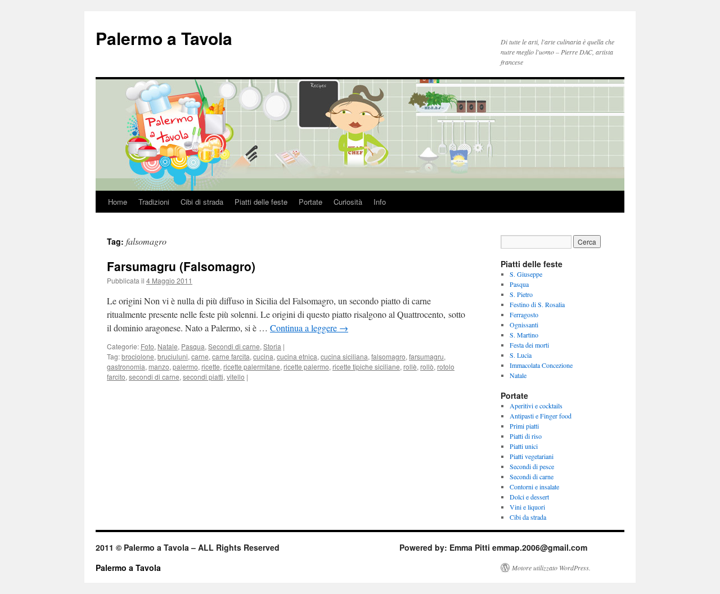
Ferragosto (524, 314)
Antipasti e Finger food (541, 415)
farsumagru (426, 356)
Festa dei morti (529, 344)
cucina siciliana (344, 356)
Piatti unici (524, 446)
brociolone (138, 356)
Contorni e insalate (534, 486)
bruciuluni (173, 356)
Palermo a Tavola (164, 38)
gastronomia (126, 366)
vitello (236, 376)
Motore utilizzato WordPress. (551, 567)
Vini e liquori (527, 506)
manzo (158, 366)
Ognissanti (524, 324)
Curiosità (348, 201)
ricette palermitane (251, 366)
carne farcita (231, 356)
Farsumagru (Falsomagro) (181, 266)
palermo (185, 366)
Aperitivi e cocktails (536, 405)
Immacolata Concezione (541, 365)
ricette (210, 366)
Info (380, 201)
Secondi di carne (234, 346)
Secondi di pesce (532, 466)
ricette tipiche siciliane (366, 366)
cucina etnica (297, 356)
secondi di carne (154, 376)
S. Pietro (521, 294)
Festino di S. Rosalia (537, 304)
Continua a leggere (309, 328)
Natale (168, 346)
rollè (410, 366)
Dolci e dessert (529, 496)
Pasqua (193, 346)
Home (117, 201)
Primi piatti (524, 425)
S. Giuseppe (526, 273)
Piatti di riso (526, 435)
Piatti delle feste (261, 201)
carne (200, 356)
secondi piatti (203, 376)
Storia (272, 346)
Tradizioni (153, 201)
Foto (147, 346)
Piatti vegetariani (532, 456)
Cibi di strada (202, 201)
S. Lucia (521, 354)
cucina (263, 356)
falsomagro (388, 356)
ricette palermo (306, 366)
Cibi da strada (528, 516)
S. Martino (524, 334)
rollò (427, 366)
